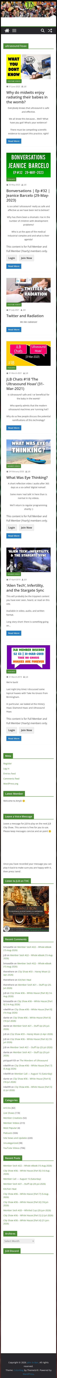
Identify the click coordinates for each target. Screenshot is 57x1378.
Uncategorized (10, 1143)
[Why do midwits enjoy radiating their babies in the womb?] (28, 66)
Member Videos (14, 466)
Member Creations (12, 1117)
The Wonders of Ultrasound (34, 1060)
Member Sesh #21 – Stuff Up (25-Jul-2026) (31, 1047)
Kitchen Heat (24, 979)
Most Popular (10, 1128)
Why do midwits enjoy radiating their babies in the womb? (27, 97)
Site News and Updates (15, 1138)
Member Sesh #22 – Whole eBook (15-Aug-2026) (27, 1165)
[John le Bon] (28, 3)
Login (11, 258)
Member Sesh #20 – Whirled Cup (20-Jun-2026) (27, 1210)
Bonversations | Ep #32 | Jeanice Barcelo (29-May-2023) (28, 195)
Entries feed (9, 773)
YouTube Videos (14, 81)
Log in (6, 768)
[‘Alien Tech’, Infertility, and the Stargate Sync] (28, 560)
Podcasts (11, 179)
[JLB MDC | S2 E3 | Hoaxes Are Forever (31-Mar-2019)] (28, 657)
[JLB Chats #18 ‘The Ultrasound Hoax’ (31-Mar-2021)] (28, 353)
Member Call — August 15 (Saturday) (33, 1073)
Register (7, 763)
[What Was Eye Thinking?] (28, 451)
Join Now (26, 258)
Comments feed (11, 778)
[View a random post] (50, 30)
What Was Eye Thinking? (27, 477)
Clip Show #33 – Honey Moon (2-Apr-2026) (31, 1034)
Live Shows (8, 1112)
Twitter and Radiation (25, 315)
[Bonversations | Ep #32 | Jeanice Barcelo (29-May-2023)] (28, 165)
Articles (7, 1107)
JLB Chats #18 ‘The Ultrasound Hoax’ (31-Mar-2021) (25, 384)
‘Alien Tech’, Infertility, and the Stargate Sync (25, 588)
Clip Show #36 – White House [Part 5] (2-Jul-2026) (28, 1215)
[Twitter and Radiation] (28, 290)
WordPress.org (10, 783)
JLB (25, 86)
